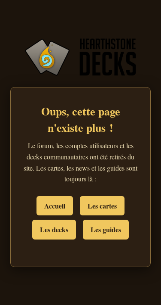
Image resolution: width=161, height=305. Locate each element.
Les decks (54, 229)
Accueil (54, 206)
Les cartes (102, 206)
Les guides (106, 229)
